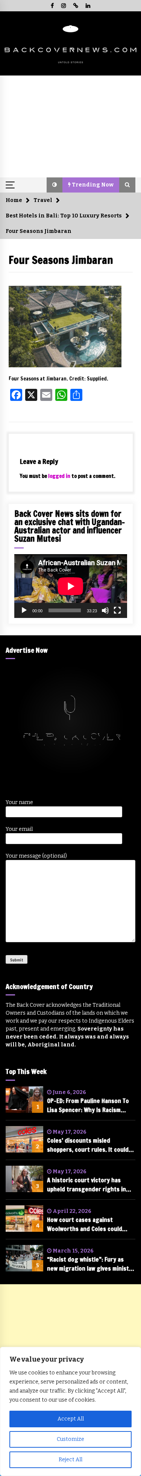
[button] (54, 185)
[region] (70, 1411)
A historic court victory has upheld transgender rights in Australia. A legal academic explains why (86, 1185)
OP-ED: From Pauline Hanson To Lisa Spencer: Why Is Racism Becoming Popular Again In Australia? (88, 1105)
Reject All (70, 1459)
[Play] (24, 610)
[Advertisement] (70, 126)
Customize (70, 1439)
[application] (70, 586)
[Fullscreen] (117, 610)
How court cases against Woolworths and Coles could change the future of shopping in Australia (89, 1224)
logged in (59, 476)
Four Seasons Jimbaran (61, 260)
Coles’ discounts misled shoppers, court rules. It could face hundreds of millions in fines (88, 1145)
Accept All (71, 1419)
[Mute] (105, 610)
